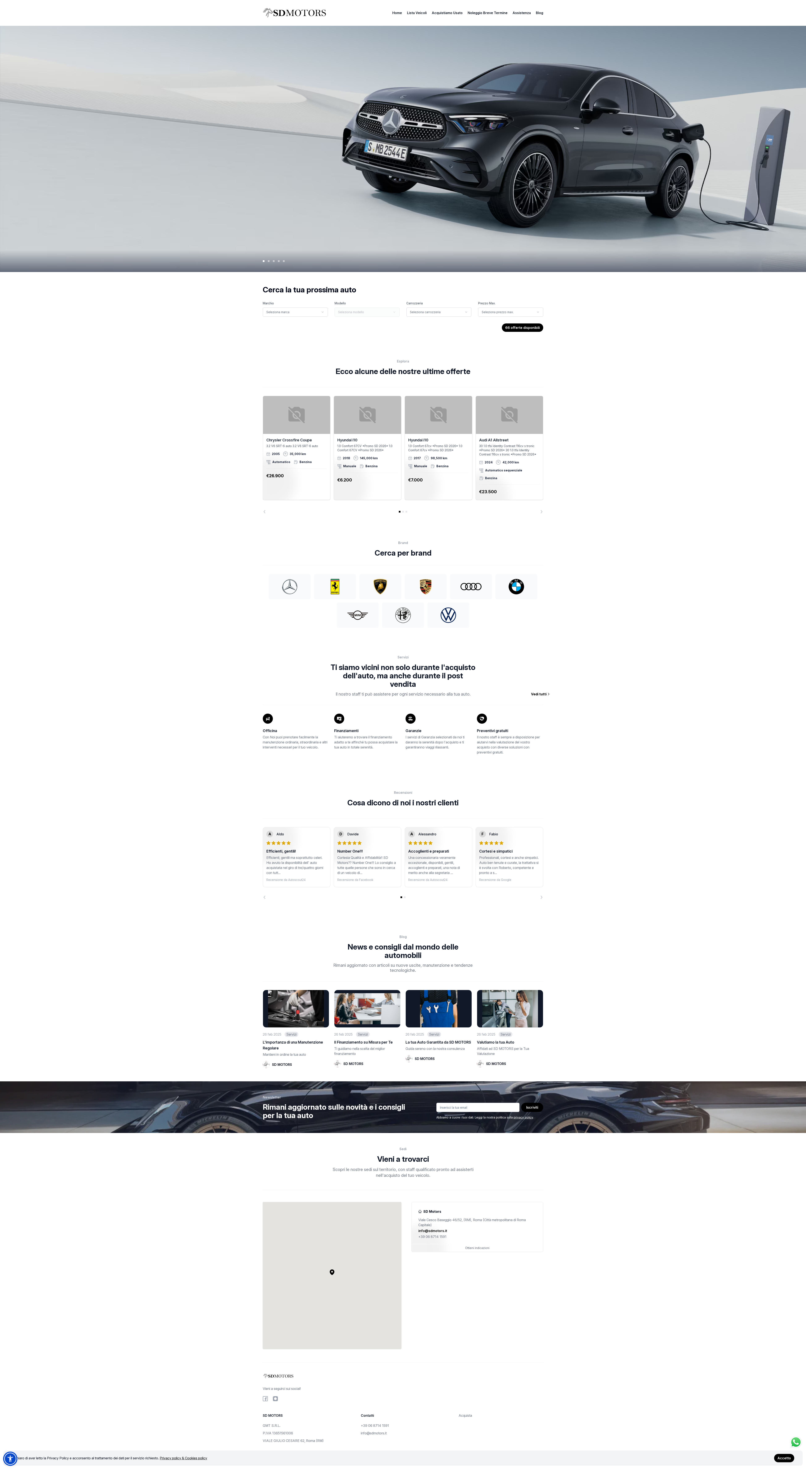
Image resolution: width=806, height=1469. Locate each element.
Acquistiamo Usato (447, 13)
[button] (332, 1272)
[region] (403, 454)
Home (397, 13)
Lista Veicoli (417, 13)
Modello (340, 303)
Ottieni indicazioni (477, 1248)
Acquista (465, 1415)
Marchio (268, 303)
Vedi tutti (539, 694)
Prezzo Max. (487, 303)
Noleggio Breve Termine (488, 13)
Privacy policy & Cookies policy (183, 1458)
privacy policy (523, 1117)
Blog (539, 13)
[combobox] (295, 312)
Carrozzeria (414, 303)
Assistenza (522, 13)
